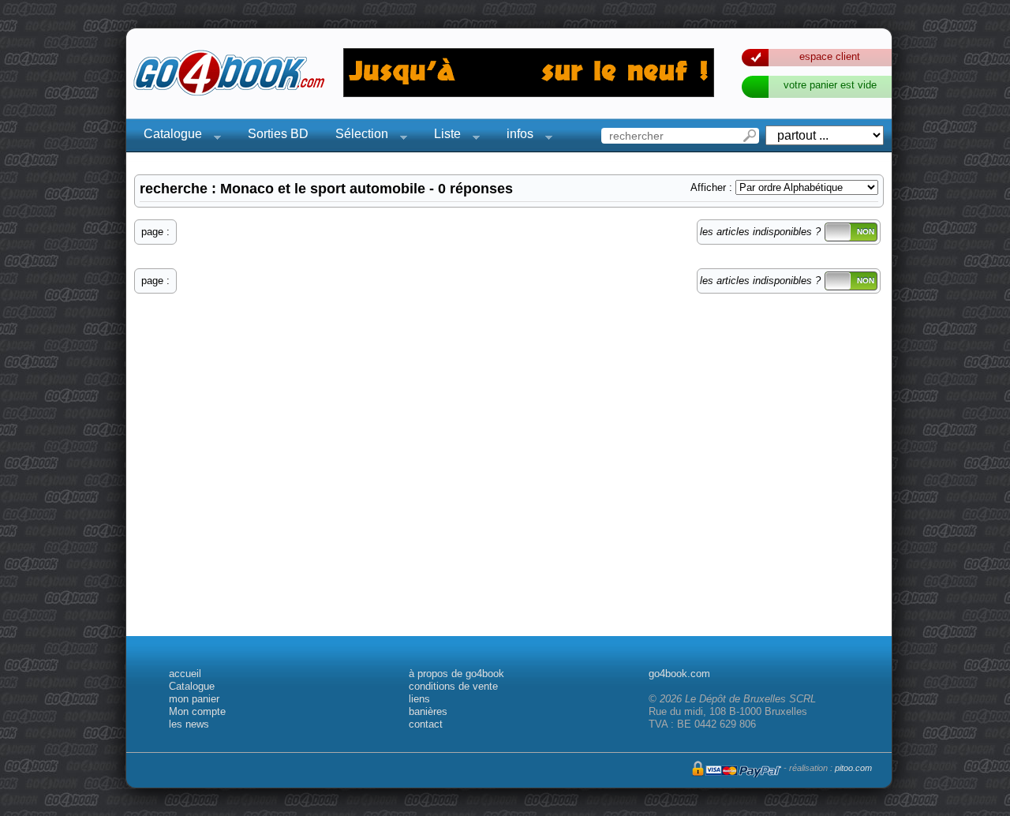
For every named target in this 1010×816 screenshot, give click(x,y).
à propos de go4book (456, 673)
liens (419, 699)
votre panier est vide (830, 85)
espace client (829, 56)
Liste (443, 136)
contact (426, 724)
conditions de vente (453, 686)
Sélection (357, 136)
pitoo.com (853, 768)
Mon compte (197, 711)
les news (189, 724)
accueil (185, 673)
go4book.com (679, 673)
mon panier (194, 699)
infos (515, 136)
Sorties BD (278, 133)
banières (428, 711)
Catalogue (168, 136)
